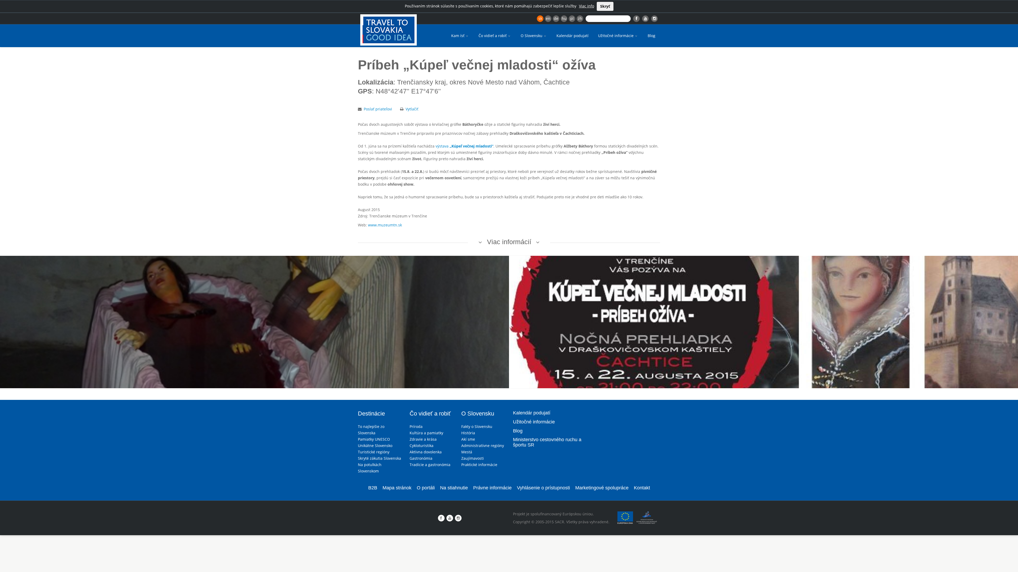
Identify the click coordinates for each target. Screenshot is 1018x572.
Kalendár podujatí (572, 35)
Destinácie (371, 413)
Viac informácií (509, 241)
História (468, 432)
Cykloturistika (421, 445)
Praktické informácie (479, 464)
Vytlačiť (412, 108)
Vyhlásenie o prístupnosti (543, 487)
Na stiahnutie (454, 487)
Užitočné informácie (616, 35)
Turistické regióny (373, 451)
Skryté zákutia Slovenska (379, 458)
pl (572, 18)
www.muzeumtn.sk (385, 224)
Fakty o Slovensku (476, 426)
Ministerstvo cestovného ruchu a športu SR (547, 442)
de (556, 18)
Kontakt (642, 487)
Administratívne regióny (482, 445)
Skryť (605, 6)
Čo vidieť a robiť (493, 35)
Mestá (466, 451)
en (548, 18)
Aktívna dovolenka (426, 451)
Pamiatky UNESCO (374, 439)
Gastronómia (421, 458)
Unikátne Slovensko (375, 445)
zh (580, 18)
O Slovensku (532, 35)
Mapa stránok (397, 487)
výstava (464, 146)
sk (540, 18)
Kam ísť (458, 35)
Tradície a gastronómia (430, 464)
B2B (372, 487)
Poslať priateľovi (378, 108)
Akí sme (468, 439)
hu (564, 18)
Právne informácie (492, 487)
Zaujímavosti (472, 458)
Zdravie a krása (423, 439)
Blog (651, 35)
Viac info (586, 5)
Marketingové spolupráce (602, 487)
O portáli (426, 487)
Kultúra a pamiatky (426, 432)
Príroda (416, 426)
